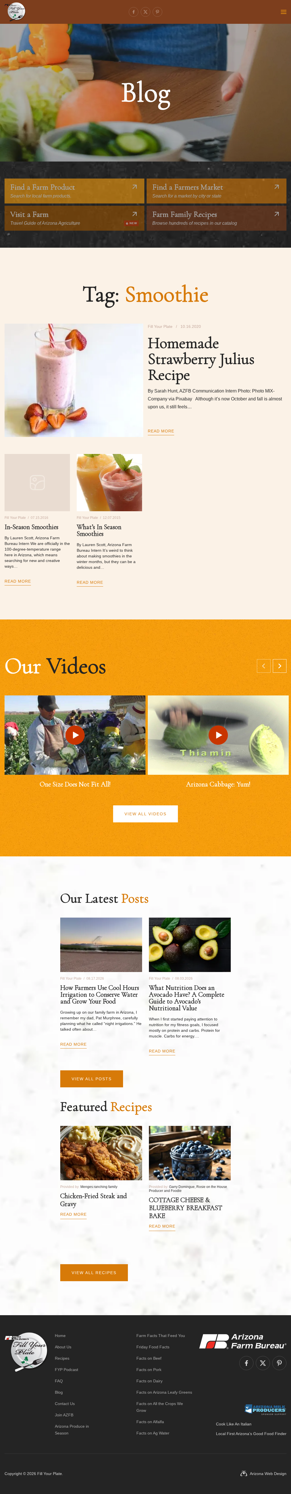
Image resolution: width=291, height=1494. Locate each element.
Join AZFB (64, 1415)
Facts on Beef (148, 1358)
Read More (161, 431)
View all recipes (94, 1272)
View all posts (92, 1079)
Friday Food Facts (152, 1347)
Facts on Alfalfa (150, 1421)
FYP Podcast (66, 1369)
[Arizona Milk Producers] (265, 1410)
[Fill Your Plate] (15, 12)
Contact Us (65, 1403)
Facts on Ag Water (152, 1433)
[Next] (279, 666)
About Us (63, 1347)
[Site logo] (26, 1384)
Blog (59, 1392)
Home (60, 1335)
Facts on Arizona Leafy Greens (164, 1392)
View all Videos (145, 814)
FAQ (59, 1381)
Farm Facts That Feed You (160, 1335)
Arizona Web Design (268, 1473)
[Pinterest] (157, 12)
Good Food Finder (269, 1433)
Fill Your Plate (49, 1473)
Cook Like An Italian (233, 1424)
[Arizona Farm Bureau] (242, 1341)
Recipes (62, 1358)
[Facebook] (133, 12)
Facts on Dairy (149, 1381)
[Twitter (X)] (145, 12)
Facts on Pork (148, 1369)
